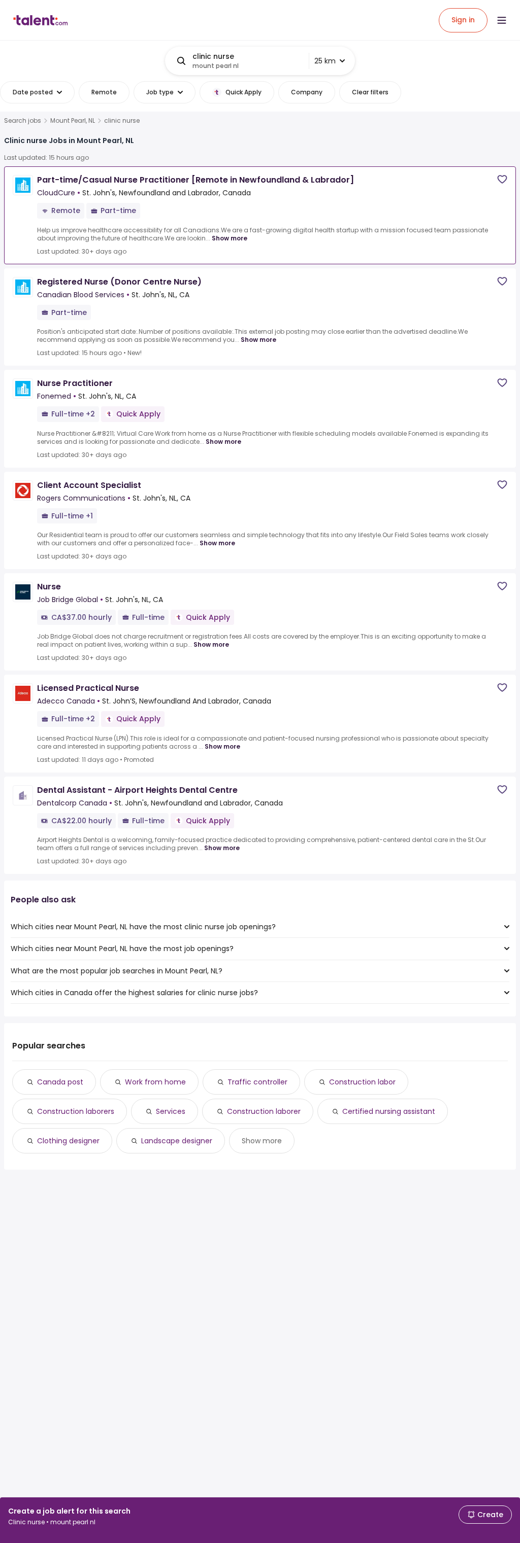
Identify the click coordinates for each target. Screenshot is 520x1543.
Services (170, 1111)
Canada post (60, 1082)
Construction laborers (75, 1111)
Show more (229, 238)
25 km (325, 61)
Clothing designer (68, 1141)
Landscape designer (176, 1141)
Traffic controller (257, 1082)
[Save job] (502, 179)
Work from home (155, 1082)
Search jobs (22, 121)
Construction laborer (264, 1111)
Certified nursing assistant (388, 1111)
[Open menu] (502, 20)
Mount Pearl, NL (72, 121)
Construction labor (362, 1082)
